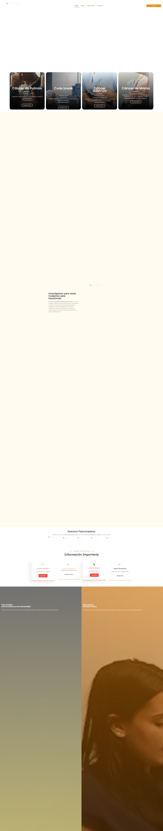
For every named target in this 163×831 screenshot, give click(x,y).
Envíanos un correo (69, 574)
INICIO (76, 5)
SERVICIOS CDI (90, 5)
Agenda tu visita (120, 575)
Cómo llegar (43, 575)
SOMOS (83, 5)
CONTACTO (100, 5)
